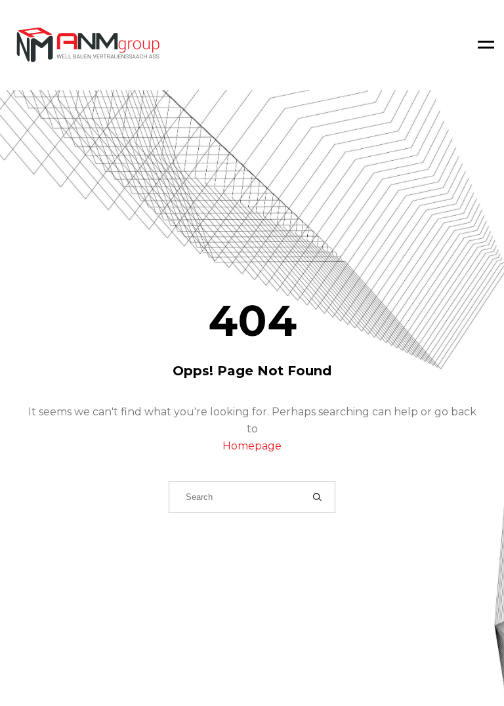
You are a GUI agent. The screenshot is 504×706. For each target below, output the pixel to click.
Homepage (252, 446)
